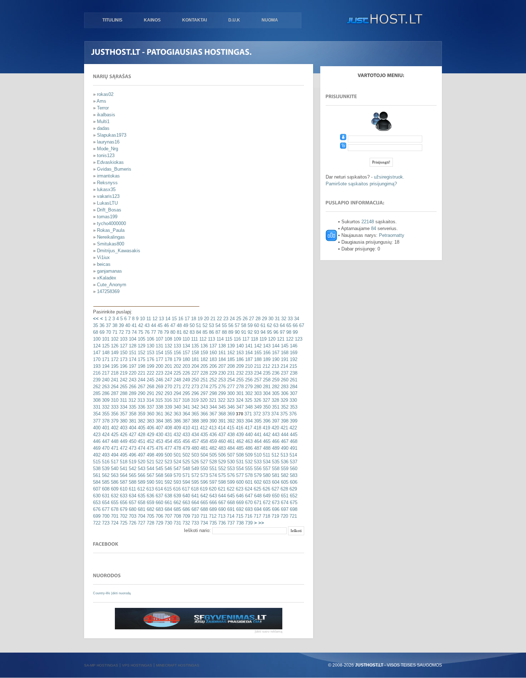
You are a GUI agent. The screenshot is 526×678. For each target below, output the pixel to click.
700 (105, 516)
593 (176, 482)
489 (275, 448)
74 (133, 332)
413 (212, 427)
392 (230, 421)
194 (105, 366)
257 (257, 379)
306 (283, 393)
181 (194, 359)
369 (230, 413)
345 (221, 407)
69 (101, 332)
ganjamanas (109, 271)
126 (113, 345)
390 (212, 421)
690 (221, 509)
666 (212, 502)
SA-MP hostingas (101, 665)
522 (158, 461)
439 (239, 434)
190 (275, 359)
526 (194, 461)
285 (97, 393)
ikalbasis (106, 114)
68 (95, 332)
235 (266, 373)
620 (212, 489)
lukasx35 (106, 189)
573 (203, 475)
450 (131, 441)
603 (266, 482)
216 (97, 373)
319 (194, 400)
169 (292, 352)
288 (122, 393)
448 (113, 441)
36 (101, 325)
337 (149, 407)
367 (212, 413)
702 (122, 516)
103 (122, 339)
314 (149, 400)
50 (191, 325)
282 (275, 386)
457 (194, 441)
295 (185, 393)
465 (266, 441)
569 (167, 475)
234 (257, 373)
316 (167, 400)
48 (178, 325)
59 (249, 325)
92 (249, 332)
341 (185, 407)
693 (248, 509)
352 (283, 407)
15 (173, 318)
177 (158, 359)
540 (113, 468)
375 (283, 413)
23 (225, 318)
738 (239, 523)
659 (149, 502)
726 (131, 523)
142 (257, 345)
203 (185, 366)
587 (122, 482)
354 (97, 413)
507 (230, 455)
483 (221, 448)
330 (292, 400)
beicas (104, 264)
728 (149, 523)
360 (149, 413)
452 (149, 441)
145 (283, 345)
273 (194, 386)
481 (203, 448)
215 (292, 366)
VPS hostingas (137, 665)
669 (239, 502)
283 (283, 386)
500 (167, 455)
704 (140, 516)
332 (105, 407)
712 (212, 516)
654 (105, 502)
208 (230, 366)
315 (158, 400)
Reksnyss (107, 182)
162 (230, 352)
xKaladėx (106, 278)
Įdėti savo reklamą (268, 631)
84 (198, 332)
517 (113, 461)
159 (203, 352)
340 (176, 407)
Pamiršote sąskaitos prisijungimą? (361, 183)
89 (230, 332)
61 (262, 325)
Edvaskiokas (110, 162)
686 (185, 509)
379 (113, 421)
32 (283, 318)
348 (248, 407)
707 (167, 516)
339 (167, 407)
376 (292, 413)
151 (131, 352)
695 (266, 509)
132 (167, 345)
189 (266, 359)
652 (292, 495)
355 (105, 413)
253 (221, 379)
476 (158, 448)
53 (211, 325)
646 (239, 495)
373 (265, 413)
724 (113, 523)
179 (176, 359)
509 (248, 455)
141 (248, 345)
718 (265, 516)
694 (257, 509)
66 (294, 325)
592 (167, 482)
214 (283, 366)
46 (165, 325)
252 (212, 379)
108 (167, 339)
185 (230, 359)
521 (149, 461)
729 (158, 523)
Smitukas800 (110, 244)
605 (283, 482)
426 (122, 434)
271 (176, 386)
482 (212, 448)
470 (105, 448)
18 (193, 318)
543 (140, 468)
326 (256, 400)
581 (275, 475)
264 (113, 386)
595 (194, 482)
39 (120, 325)
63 (275, 325)
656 (122, 502)
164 (248, 352)
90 (236, 332)
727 (140, 523)
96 (275, 332)
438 (230, 434)
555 (248, 468)
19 (199, 318)
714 (229, 516)
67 (301, 325)
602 (257, 482)
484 (230, 448)
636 (149, 495)
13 (160, 318)
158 (194, 352)
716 (247, 516)
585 (105, 482)
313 (140, 400)
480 (194, 448)
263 (105, 386)
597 (212, 482)
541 (122, 468)
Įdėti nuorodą (121, 593)
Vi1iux (103, 257)
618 (194, 489)
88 (223, 332)
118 (253, 339)
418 (256, 427)
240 (105, 379)
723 (105, 523)
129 (140, 345)
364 (185, 413)
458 (203, 441)
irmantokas (108, 176)
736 (221, 523)
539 (105, 468)
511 (266, 455)
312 (131, 400)
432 (176, 434)
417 (247, 427)
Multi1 (103, 121)
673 (275, 502)
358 (131, 413)
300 (230, 393)
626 (265, 489)
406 (149, 427)
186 (239, 359)
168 (283, 352)
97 (281, 332)
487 (257, 448)
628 (283, 489)
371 (248, 413)
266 (131, 386)
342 (194, 407)
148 (105, 352)
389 (203, 421)
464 (257, 441)
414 (220, 427)
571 (185, 475)
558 (275, 468)
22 (218, 318)
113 (210, 339)
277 (230, 386)
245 (149, 379)
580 (266, 475)
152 (140, 352)
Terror (103, 108)
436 (212, 434)
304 (266, 393)
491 (292, 448)
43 (146, 325)
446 (97, 441)
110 (185, 339)
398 (283, 421)
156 (176, 352)
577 (239, 475)
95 (269, 332)
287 (113, 393)
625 (256, 489)
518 (122, 461)
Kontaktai (194, 20)
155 (167, 352)
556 (257, 468)
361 (158, 413)
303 (257, 393)
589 (140, 482)
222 (149, 373)
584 (97, 482)
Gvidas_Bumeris (114, 169)
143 (266, 345)
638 (167, 495)
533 (257, 461)
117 (245, 339)
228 (203, 373)
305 (275, 393)
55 (223, 325)
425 (113, 434)
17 (186, 318)
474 (140, 448)
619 (203, 489)
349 (257, 407)
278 (239, 386)
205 (203, 366)
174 (131, 359)
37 (107, 325)
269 (158, 386)
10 (141, 318)
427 (131, 434)
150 (122, 352)
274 (203, 386)
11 (148, 318)
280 (257, 386)
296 (194, 393)
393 (239, 421)
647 (248, 495)
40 (127, 325)
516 (105, 461)
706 (158, 516)
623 (238, 489)
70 (107, 332)
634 (131, 495)
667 (221, 502)
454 (167, 441)
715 (238, 516)
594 (185, 482)
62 (269, 325)
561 (97, 475)
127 (122, 345)
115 (228, 339)
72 (120, 332)
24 (231, 318)
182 (203, 359)
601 (248, 482)
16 (180, 318)
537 (292, 461)
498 (149, 455)
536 (283, 461)
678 (113, 509)
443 (275, 434)
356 (113, 413)
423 (97, 434)
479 (185, 448)
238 (292, 373)
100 (97, 339)
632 (113, 495)
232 (239, 373)
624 (247, 489)
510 (257, 455)
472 (122, 448)
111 (194, 339)
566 (140, 475)
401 (105, 427)
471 (113, 448)
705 (149, 516)
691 (230, 509)
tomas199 (107, 216)
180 (185, 359)
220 (131, 373)
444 (283, 434)
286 (105, 393)
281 (266, 386)
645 (230, 495)
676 (97, 509)
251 (203, 379)
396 (266, 421)
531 (239, 461)
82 (185, 332)
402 (113, 427)
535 (275, 461)
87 (217, 332)
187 (248, 359)
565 (131, 475)
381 (131, 421)
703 (131, 516)
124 (97, 345)
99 (294, 332)
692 (239, 509)
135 (194, 345)
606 (292, 482)
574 (212, 475)
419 (265, 427)
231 (230, 373)
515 (97, 461)
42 (140, 325)
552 (221, 468)
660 (158, 502)
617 (185, 489)
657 (131, 502)
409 (176, 427)
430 (158, 434)
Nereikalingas (111, 237)
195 (113, 366)
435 (203, 434)
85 (204, 332)
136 (203, 345)
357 (122, 413)
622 (229, 489)
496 (131, 455)
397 (275, 421)
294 (176, 393)
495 (122, 455)
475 (149, 448)
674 (283, 502)
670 (248, 502)
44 (153, 325)
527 (203, 461)
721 (292, 516)
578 (248, 475)
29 (263, 318)
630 (97, 495)
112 (202, 339)
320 (203, 400)
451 (140, 441)
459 (212, 441)
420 (274, 427)
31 (276, 318)
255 (239, 379)
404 (131, 427)
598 (221, 482)
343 (203, 407)
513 (283, 455)
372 (256, 413)
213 (274, 366)
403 (122, 427)
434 (194, 434)
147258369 (108, 291)
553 (230, 468)
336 (140, 407)
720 (283, 516)
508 (239, 455)
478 (176, 448)
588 (131, 482)
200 (158, 366)
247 (167, 379)
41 (133, 325)
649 (266, 495)
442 (266, 434)
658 (140, 502)
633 (122, 495)
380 (122, 421)
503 (194, 455)
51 (198, 325)
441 (257, 434)
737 (230, 523)
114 (219, 339)
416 (238, 427)
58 (243, 325)
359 (140, 413)
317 (176, 400)
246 (158, 379)
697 (283, 509)
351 (275, 407)
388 (194, 421)
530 (230, 461)
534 (266, 461)
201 (167, 366)
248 (176, 379)
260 (283, 379)
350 (266, 407)
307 (292, 393)
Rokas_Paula (111, 230)
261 (292, 379)
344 (212, 407)
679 (122, 509)
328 (274, 400)
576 (230, 475)
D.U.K (234, 20)
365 (194, 413)
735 (212, 523)
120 (271, 339)
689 (212, 509)
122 (288, 339)
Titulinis (112, 20)
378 (105, 421)
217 (105, 373)
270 (167, 386)
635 (140, 495)
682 (149, 509)
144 (275, 345)
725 (122, 523)
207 (221, 366)
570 (176, 475)
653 (97, 502)
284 (292, 386)
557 (266, 468)
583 (292, 475)
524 (176, 461)
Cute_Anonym (111, 284)
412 (203, 427)
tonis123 (106, 155)
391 (221, 421)
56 (230, 325)
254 (230, 379)
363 (176, 413)
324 (238, 400)
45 (159, 325)
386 (176, 421)
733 (194, 523)
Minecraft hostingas (177, 665)
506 (221, 455)
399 (292, 421)
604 (275, 482)
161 (221, 352)
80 (172, 332)
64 (281, 325)
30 (270, 318)
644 (221, 495)
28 (257, 318)
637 (158, 495)
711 (203, 516)
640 (185, 495)
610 (122, 489)
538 (97, 468)
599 (230, 482)
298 (212, 393)
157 (185, 352)
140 (239, 345)
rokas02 (105, 94)
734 (203, 523)
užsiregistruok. (389, 177)
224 (167, 373)
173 (122, 359)
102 (113, 339)
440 (248, 434)
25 (238, 318)
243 (131, 379)
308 (97, 400)
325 (247, 400)
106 (149, 339)
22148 (367, 221)
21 (212, 318)
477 (167, 448)
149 (113, 352)
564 (122, 475)
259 (275, 379)
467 (283, 441)
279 (248, 386)
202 (176, 366)
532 (248, 461)
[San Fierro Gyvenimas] (198, 627)
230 (221, 373)
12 (154, 318)
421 (283, 427)
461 (230, 441)
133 (176, 345)
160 (212, 352)
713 (220, 516)
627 (274, 489)
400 (97, 427)
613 (149, 489)
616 (176, 489)
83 (191, 332)
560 (292, 468)
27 (251, 318)
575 (221, 475)
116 (236, 339)
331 (97, 407)
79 (165, 332)
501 (176, 455)
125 (105, 345)
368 (221, 413)
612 (140, 489)
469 (97, 448)
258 (266, 379)
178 (167, 359)
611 (131, 489)
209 (239, 366)
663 (185, 502)
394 (248, 421)
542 (131, 468)
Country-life (102, 593)
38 (114, 325)
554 (239, 468)
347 (239, 407)
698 (292, 509)
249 (185, 379)
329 (283, 400)
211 (257, 366)
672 (266, 502)
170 (97, 359)
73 (127, 332)
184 (221, 359)
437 (221, 434)
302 (248, 393)
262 (97, 386)
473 (131, 448)
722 (97, 523)
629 (292, 489)
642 (203, 495)
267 (140, 386)
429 (149, 434)
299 (221, 393)
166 (266, 352)
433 (185, 434)
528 (212, 461)
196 (122, 366)
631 (105, 495)
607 (97, 489)
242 (122, 379)
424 (105, 434)
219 (122, 373)
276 (221, 386)
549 (194, 468)
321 (212, 400)
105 (140, 339)
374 (274, 413)
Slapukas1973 (111, 135)
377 (97, 421)
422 (292, 427)
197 (131, 366)
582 (283, 475)
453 (158, 441)
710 (194, 516)
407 (158, 427)
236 (275, 373)
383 (149, 421)
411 (194, 427)
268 (149, 386)
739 (248, 523)
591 (158, 482)
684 (167, 509)
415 (229, 427)
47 (172, 325)
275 (212, 386)
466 (275, 441)
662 (176, 502)
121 (280, 339)
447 (105, 441)
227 (194, 373)
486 (248, 448)
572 (194, 475)
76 (146, 332)
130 (149, 345)
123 (297, 339)
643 (212, 495)
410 (185, 427)
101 (105, 339)
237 (283, 373)
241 (113, 379)
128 (131, 345)
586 (113, 482)
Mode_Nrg (107, 148)
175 (140, 359)
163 (239, 352)
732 (185, 523)
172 (113, 359)
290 (140, 393)
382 (140, 421)
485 (239, 448)
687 (194, 509)
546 (167, 468)
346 (230, 407)
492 (97, 455)
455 (176, 441)
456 (185, 441)
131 (158, 345)
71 (114, 332)
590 (149, 482)
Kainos (152, 20)
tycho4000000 (111, 223)
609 (113, 489)
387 (185, 421)
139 (230, 345)
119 (262, 339)
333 (113, 407)
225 (176, 373)
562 (105, 475)
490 (283, 448)
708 (176, 516)
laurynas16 (108, 142)
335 (131, 407)
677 (105, 509)
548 (185, 468)
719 (274, 516)
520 (140, 461)
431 (167, 434)
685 (176, 509)
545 (158, 468)
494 (113, 455)
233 (248, 373)
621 (220, 489)
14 (167, 318)
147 (97, 352)
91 (243, 332)
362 (167, 413)
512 (274, 455)
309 (105, 400)
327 (265, 400)
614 (158, 489)
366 (203, 413)
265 (122, 386)
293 (167, 393)
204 (194, 366)
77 (153, 332)
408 (167, 427)
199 (149, 366)
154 (158, 352)
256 (248, 379)
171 (105, 359)
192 (292, 359)
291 (149, 393)
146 (292, 345)
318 (185, 400)
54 (217, 325)
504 (203, 455)
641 (194, 495)
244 (140, 379)
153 (149, 352)
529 (221, 461)
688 (203, 509)
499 (158, 455)
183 (212, 359)
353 (292, 407)
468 (292, 441)
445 (292, 434)
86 (211, 332)
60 (256, 325)
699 (97, 516)
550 (203, 468)
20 (206, 318)
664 (194, 502)
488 (266, 448)
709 (185, 516)
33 (289, 318)
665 (203, 502)
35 (95, 325)
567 (149, 475)
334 (122, 407)
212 (265, 366)
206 (212, 366)
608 (105, 489)
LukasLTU (107, 203)
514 (292, 455)
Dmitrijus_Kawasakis (118, 250)
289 (131, 393)
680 (131, 509)
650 (275, 495)
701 (113, 516)
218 (113, 373)
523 (167, 461)
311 (122, 400)
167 (275, 352)
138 (221, 345)
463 (248, 441)
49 (185, 325)
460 (221, 441)
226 (185, 373)
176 (149, 359)
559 (283, 468)
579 (257, 475)
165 (257, 352)
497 (140, 455)
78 (159, 332)
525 (185, 461)
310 (113, 400)
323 (229, 400)
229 (212, 373)
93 (256, 332)
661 (167, 502)
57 (236, 325)
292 (158, 393)
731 (176, 523)
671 (257, 502)
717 (256, 516)
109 (176, 339)
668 (230, 502)
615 (167, 489)
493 (105, 455)
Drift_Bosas (109, 210)
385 (167, 421)
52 (204, 325)
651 (283, 495)
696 (275, 509)
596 (203, 482)
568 (158, 475)
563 (113, 475)
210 (248, 366)
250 (194, 379)
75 (140, 332)
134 (185, 345)
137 (212, 345)
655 (113, 502)
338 (158, 407)
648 (257, 495)
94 (262, 332)
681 (140, 509)
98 (288, 332)
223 (158, 373)
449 (122, 441)
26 (244, 318)
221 (140, 373)
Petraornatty (391, 235)
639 (176, 495)
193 (97, 366)
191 (283, 359)
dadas (103, 128)
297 (203, 393)
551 (212, 468)
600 (239, 482)
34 (296, 318)
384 (158, 421)
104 (131, 339)
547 (176, 468)
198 (140, 366)
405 (140, 427)
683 (158, 509)
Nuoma (270, 20)
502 (185, 455)
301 (239, 393)
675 (292, 502)
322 (220, 400)
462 (239, 441)
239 (97, 379)
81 (178, 332)
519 (131, 461)
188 (257, 359)
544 (149, 468)
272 (185, 386)
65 (288, 325)
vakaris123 (108, 196)
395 (257, 421)
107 (158, 339)
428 (140, 434)
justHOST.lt (383, 20)
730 (167, 523)
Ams (101, 101)
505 (212, 455)
